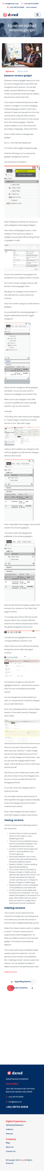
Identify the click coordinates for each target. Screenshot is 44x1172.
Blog (8, 1143)
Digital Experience (16, 1121)
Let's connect (31, 7)
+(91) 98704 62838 (15, 1097)
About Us (9, 1147)
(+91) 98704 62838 (31, 4)
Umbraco (9, 1129)
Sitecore (9, 1134)
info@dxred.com (11, 4)
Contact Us (10, 1151)
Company (11, 1139)
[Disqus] (22, 1027)
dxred (22, 1160)
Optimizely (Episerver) (14, 1125)
